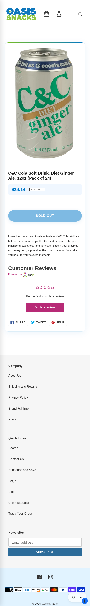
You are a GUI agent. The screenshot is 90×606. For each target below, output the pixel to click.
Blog (11, 491)
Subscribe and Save (22, 470)
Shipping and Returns (23, 386)
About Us (14, 375)
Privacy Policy (18, 397)
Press (12, 419)
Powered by (15, 274)
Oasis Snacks (50, 603)
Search (13, 448)
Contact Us (16, 459)
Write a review (45, 307)
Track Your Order (20, 513)
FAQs (12, 481)
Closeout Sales (18, 502)
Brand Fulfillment (19, 408)
